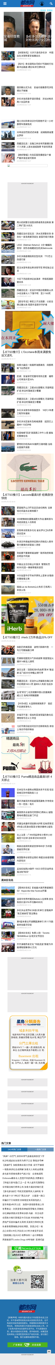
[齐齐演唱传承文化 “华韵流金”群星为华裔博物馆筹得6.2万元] (8, 947)
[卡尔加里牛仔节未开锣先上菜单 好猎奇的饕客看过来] (8, 578)
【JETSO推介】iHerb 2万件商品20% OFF (26, 637)
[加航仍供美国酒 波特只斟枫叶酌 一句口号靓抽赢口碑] (8, 650)
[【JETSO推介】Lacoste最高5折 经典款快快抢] (27, 472)
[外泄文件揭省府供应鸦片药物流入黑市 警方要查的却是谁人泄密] (8, 544)
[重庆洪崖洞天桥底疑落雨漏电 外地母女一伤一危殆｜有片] (8, 804)
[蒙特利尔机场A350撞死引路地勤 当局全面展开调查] (8, 447)
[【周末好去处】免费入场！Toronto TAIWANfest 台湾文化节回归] (8, 936)
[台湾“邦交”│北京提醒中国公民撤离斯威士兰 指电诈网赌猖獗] (8, 695)
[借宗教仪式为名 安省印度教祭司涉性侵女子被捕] (8, 90)
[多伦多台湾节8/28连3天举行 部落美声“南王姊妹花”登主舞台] (8, 913)
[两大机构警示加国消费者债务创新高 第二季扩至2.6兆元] (8, 225)
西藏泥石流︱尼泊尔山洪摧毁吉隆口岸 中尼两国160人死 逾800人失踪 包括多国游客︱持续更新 (35, 684)
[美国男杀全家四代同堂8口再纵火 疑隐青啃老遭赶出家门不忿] (8, 815)
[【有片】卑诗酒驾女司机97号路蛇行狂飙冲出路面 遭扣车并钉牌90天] (8, 67)
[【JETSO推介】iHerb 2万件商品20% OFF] (27, 615)
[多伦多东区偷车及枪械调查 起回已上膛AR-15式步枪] (8, 424)
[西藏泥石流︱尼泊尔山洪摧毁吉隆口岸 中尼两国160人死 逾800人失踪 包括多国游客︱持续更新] (8, 684)
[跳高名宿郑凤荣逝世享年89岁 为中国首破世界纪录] (8, 849)
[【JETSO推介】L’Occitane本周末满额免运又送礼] (27, 330)
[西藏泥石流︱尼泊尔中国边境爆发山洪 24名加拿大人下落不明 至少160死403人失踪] (8, 293)
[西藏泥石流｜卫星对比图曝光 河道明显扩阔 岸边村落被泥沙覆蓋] (8, 390)
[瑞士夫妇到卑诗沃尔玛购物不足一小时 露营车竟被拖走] (8, 124)
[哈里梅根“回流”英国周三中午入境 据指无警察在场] (8, 435)
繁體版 (50, 10)
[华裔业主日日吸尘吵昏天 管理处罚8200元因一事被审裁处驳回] (8, 567)
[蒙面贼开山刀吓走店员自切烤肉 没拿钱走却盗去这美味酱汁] (8, 510)
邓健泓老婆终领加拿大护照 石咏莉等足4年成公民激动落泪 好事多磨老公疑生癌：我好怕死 (35, 826)
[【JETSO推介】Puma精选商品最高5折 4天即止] (27, 754)
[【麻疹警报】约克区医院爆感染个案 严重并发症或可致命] (8, 158)
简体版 (43, 10)
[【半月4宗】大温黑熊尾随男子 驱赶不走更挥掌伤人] (8, 706)
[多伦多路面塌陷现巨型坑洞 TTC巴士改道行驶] (8, 259)
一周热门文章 (40, 1149)
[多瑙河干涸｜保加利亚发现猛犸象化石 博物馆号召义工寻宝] (8, 718)
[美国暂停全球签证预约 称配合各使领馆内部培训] (8, 860)
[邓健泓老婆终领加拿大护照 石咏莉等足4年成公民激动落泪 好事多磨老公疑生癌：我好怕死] (8, 826)
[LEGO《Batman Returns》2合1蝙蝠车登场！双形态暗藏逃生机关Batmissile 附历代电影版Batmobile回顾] (8, 248)
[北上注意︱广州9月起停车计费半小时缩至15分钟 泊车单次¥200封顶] (8, 838)
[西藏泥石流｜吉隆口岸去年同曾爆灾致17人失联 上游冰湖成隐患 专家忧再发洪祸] (8, 146)
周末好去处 (7, 880)
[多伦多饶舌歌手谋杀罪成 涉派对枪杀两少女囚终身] (8, 101)
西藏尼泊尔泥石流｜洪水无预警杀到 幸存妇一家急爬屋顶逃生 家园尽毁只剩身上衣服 (35, 236)
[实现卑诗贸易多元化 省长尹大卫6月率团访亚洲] (8, 533)
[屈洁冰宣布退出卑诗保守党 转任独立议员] (8, 270)
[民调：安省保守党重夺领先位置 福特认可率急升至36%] (8, 379)
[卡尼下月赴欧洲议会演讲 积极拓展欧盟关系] (8, 282)
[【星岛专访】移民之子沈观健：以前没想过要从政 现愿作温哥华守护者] (8, 304)
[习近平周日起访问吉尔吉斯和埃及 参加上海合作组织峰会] (8, 729)
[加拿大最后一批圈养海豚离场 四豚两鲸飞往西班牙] (8, 368)
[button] (51, 3)
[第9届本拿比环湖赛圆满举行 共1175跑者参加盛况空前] (8, 924)
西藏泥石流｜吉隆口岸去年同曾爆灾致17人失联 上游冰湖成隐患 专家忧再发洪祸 (35, 146)
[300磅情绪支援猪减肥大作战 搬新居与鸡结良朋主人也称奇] (8, 522)
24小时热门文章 (14, 1149)
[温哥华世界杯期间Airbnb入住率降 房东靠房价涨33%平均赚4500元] (8, 902)
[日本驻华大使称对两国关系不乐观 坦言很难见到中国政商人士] (8, 792)
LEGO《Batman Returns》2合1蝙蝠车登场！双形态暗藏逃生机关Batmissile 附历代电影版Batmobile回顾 (34, 248)
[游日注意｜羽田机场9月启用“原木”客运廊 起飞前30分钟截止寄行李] (8, 672)
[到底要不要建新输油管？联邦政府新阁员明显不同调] (8, 556)
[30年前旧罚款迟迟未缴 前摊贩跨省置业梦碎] (8, 135)
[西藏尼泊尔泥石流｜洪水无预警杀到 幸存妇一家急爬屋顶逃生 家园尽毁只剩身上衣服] (8, 236)
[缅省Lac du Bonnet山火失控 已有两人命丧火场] (8, 590)
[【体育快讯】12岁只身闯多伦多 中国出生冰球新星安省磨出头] (8, 55)
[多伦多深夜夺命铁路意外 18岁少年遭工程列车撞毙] (8, 413)
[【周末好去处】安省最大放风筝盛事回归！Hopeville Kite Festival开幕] (8, 890)
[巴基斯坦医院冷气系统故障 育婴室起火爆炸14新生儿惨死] (8, 661)
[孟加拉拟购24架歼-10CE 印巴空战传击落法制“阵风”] (8, 871)
